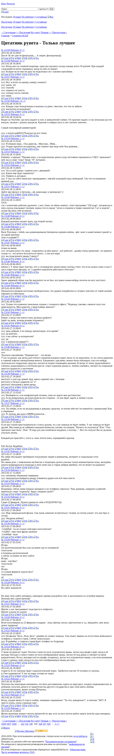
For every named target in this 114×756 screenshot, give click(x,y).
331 (26, 724)
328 (40, 724)
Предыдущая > (59, 32)
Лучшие (17, 17)
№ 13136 (5, 419)
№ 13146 (5, 261)
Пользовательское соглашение (61, 741)
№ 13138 (5, 390)
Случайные (41, 17)
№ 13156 (5, 101)
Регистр (11, 3)
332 (22, 724)
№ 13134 (5, 470)
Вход (3, 3)
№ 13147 (5, 242)
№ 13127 (5, 604)
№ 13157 (5, 77)
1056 (14, 724)
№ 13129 (5, 539)
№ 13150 (5, 197)
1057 (9, 724)
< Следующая (8, 32)
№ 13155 (5, 114)
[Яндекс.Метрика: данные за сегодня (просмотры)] (24, 731)
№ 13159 (5, 50)
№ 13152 (5, 165)
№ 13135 (5, 451)
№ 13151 (5, 186)
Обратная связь (77, 749)
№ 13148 (5, 226)
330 (31, 724)
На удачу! (35, 32)
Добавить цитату (24, 3)
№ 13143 (5, 299)
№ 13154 (5, 138)
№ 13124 (5, 646)
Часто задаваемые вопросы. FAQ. (18, 752)
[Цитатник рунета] (5, 12)
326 (48, 724)
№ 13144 (5, 285)
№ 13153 (5, 152)
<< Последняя (23, 32)
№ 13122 (5, 679)
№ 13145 (5, 275)
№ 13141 (5, 325)
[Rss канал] (50, 17)
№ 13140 (5, 347)
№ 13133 (5, 483)
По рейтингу (28, 17)
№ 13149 (5, 216)
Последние (6, 22)
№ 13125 (5, 630)
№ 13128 (5, 582)
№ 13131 (5, 507)
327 (44, 724)
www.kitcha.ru (80, 736)
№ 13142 (5, 312)
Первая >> (46, 32)
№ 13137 (5, 403)
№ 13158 (5, 61)
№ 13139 (5, 374)
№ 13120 (5, 708)
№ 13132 (5, 497)
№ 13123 (5, 665)
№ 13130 (5, 523)
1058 (3, 724)
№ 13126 (5, 617)
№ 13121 (5, 695)
